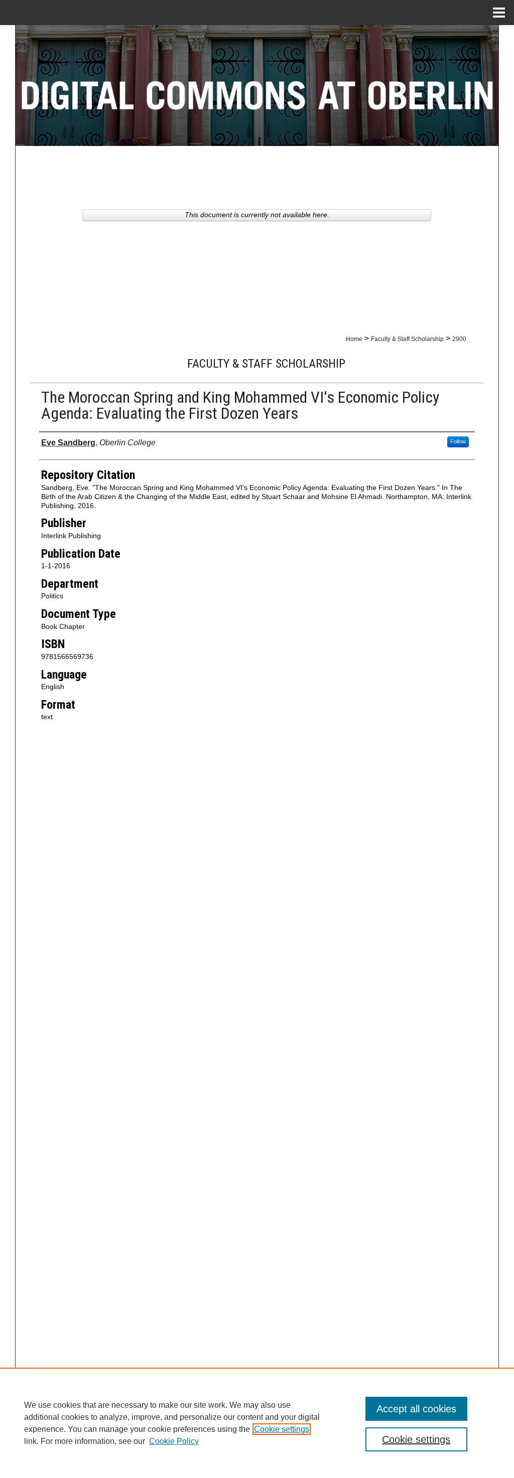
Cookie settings (281, 1429)
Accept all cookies (416, 1408)
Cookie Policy (174, 1441)
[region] (257, 1423)
